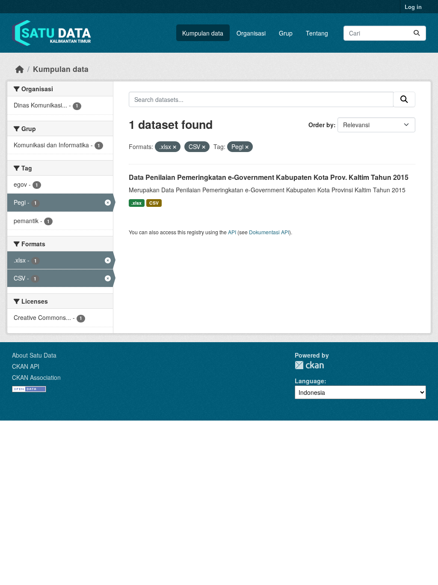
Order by (321, 124)
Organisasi (251, 33)
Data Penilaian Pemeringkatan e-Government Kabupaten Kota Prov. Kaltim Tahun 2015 (268, 177)
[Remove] (174, 146)
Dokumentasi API (269, 232)
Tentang (317, 33)
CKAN (309, 365)
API (232, 232)
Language (309, 380)
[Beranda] (19, 68)
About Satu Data (34, 355)
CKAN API (25, 366)
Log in (413, 7)
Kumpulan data (202, 33)
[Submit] (416, 33)
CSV (154, 203)
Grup (286, 33)
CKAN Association (36, 377)
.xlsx (136, 203)
